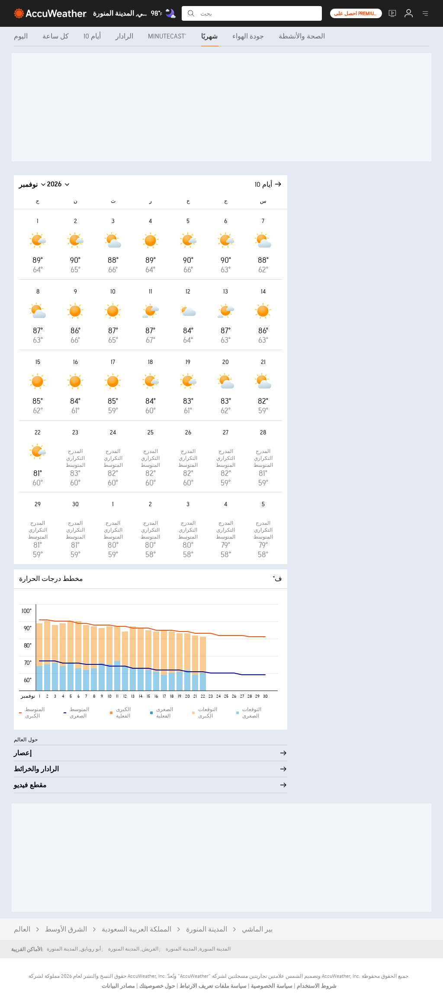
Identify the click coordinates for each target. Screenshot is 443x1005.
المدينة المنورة (206, 929)
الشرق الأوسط (66, 929)
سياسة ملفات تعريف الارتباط (212, 986)
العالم (22, 929)
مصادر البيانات (118, 986)
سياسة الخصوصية (271, 986)
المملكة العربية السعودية (136, 929)
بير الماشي (257, 929)
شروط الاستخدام (316, 986)
